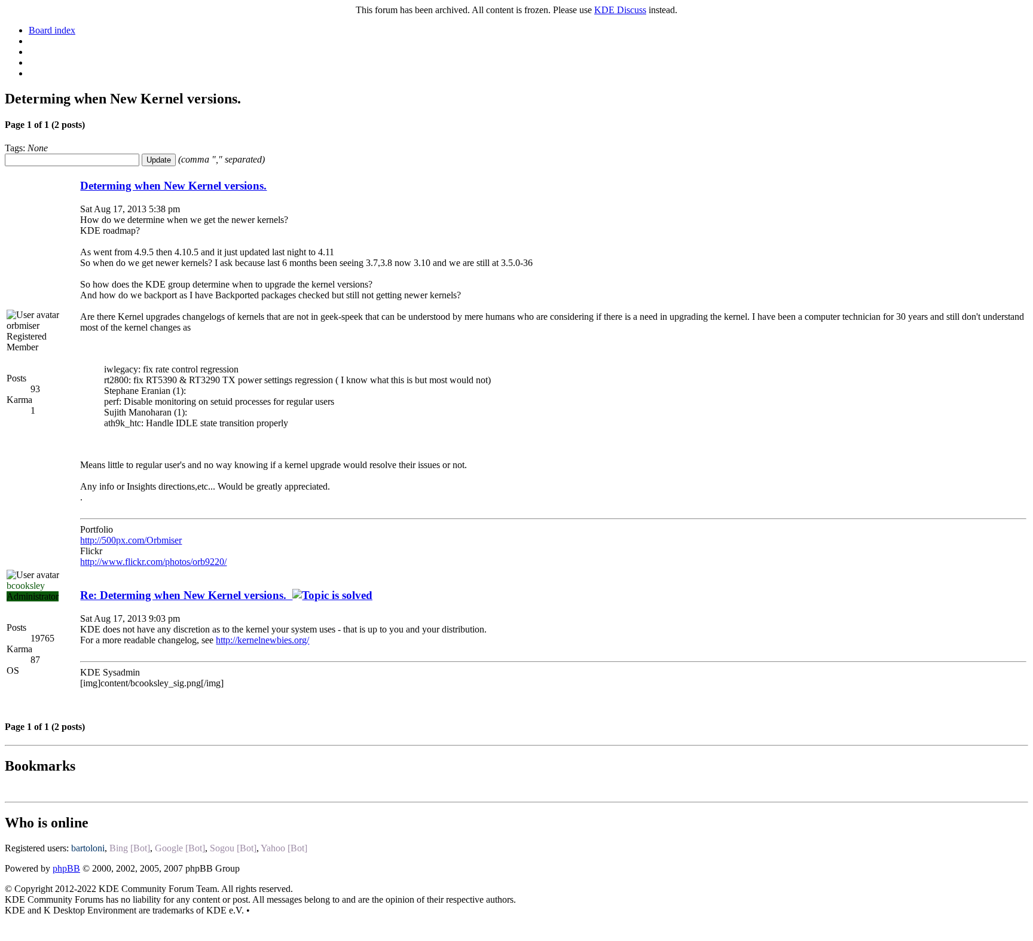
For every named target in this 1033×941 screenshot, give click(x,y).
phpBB (66, 868)
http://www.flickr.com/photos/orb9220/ (153, 562)
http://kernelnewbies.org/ (262, 640)
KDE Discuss (620, 10)
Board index (52, 30)
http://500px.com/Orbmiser (131, 540)
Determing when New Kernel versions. (173, 185)
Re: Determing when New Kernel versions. (186, 595)
